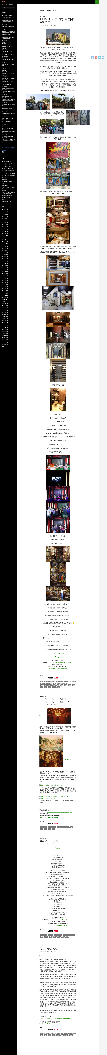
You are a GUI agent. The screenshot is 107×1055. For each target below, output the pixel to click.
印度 (54, 685)
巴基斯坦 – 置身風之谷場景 (8, 128)
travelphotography (46, 685)
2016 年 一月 (5, 235)
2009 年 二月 (5, 318)
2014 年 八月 (5, 254)
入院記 (3, 183)
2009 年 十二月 (5, 299)
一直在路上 (4, 179)
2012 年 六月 (5, 271)
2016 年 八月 (5, 230)
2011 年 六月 (5, 282)
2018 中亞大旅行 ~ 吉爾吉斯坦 (8, 175)
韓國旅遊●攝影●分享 (6, 201)
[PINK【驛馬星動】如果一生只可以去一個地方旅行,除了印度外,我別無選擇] (3, 151)
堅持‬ (69, 1033)
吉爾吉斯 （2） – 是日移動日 (8, 78)
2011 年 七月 (5, 280)
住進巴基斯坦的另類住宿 (7, 118)
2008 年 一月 (5, 342)
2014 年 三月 (5, 260)
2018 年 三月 (5, 213)
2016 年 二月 (5, 233)
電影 (58, 687)
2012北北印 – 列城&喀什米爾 (8, 163)
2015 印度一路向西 (43, 16)
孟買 (62, 685)
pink (49, 25)
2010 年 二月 (5, 295)
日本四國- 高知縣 (5, 125)
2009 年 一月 (5, 320)
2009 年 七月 (5, 309)
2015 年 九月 (5, 243)
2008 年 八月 (5, 329)
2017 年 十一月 (5, 220)
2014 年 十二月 (5, 250)
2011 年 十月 (5, 275)
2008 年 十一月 (5, 324)
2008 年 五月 (5, 335)
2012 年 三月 (5, 273)
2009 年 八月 (5, 307)
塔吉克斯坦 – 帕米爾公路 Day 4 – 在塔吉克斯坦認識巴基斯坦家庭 (8, 22)
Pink (3, 2)
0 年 (3, 346)
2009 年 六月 (5, 310)
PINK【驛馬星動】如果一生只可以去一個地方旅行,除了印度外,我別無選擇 (8, 149)
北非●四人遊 (5, 185)
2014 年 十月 (5, 252)
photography (50, 683)
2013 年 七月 (5, 265)
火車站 (54, 687)
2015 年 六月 (5, 246)
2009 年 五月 (5, 312)
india (69, 681)
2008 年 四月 (5, 337)
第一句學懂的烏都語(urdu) (7, 136)
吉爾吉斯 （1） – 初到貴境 (7, 81)
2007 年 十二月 (5, 344)
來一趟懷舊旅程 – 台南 (7, 181)
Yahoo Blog (4, 177)
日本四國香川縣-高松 (6, 121)
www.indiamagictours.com (58, 657)
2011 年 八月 (5, 278)
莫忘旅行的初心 (48, 840)
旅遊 (45, 687)
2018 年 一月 (5, 216)
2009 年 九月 (5, 305)
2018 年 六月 (5, 211)
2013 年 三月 (5, 267)
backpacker (43, 681)
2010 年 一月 (5, 297)
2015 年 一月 (5, 248)
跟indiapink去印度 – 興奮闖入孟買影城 (57, 21)
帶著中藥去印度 (48, 948)
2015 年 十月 (5, 241)
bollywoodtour (61, 681)
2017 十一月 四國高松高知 (7, 168)
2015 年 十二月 (5, 237)
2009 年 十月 (5, 303)
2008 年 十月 (5, 326)
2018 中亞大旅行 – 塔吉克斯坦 (8, 173)
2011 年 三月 (5, 286)
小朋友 (46, 936)
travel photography (61, 683)
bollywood (52, 681)
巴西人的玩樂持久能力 (7, 96)
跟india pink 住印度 (6, 197)
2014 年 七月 (5, 256)
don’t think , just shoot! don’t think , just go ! (56, 700)
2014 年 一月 (5, 263)
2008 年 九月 (5, 327)
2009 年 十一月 (5, 301)
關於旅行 (4, 199)
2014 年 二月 (5, 262)
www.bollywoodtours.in (58, 653)
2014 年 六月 (5, 258)
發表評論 (54, 25)
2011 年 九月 (5, 277)
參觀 (58, 685)
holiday (51, 934)
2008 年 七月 (5, 331)
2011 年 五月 (5, 284)
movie (73, 681)
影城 (66, 685)
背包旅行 (67, 936)
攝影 (70, 685)
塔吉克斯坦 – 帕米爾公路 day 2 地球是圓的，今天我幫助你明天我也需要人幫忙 (8, 33)
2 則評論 (54, 704)
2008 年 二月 (5, 341)
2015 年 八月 (5, 245)
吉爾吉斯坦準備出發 (6, 85)
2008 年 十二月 (5, 322)
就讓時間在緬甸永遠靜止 (7, 195)
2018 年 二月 (5, 214)
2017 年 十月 (5, 222)
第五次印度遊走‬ (64, 1035)
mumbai (42, 683)
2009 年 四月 (5, 314)
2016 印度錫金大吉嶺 (6, 166)
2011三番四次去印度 (6, 161)
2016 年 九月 (5, 228)
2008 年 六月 (5, 333)
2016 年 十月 (5, 226)
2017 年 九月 (5, 224)
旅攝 (74, 685)
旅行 (42, 687)
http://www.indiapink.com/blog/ (58, 668)
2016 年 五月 (5, 231)
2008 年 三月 (5, 339)
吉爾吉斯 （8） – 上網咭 (7, 51)
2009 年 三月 (5, 316)
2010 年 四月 (5, 292)
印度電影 (4, 190)
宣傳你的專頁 (5, 153)
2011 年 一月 (5, 288)
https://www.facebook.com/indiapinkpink (62, 662)
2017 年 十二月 (5, 218)
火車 (49, 687)
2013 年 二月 (5, 269)
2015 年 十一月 (5, 239)
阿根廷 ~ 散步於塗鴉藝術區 (8, 88)
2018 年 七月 (5, 209)
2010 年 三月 (5, 294)
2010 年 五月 (5, 290)
